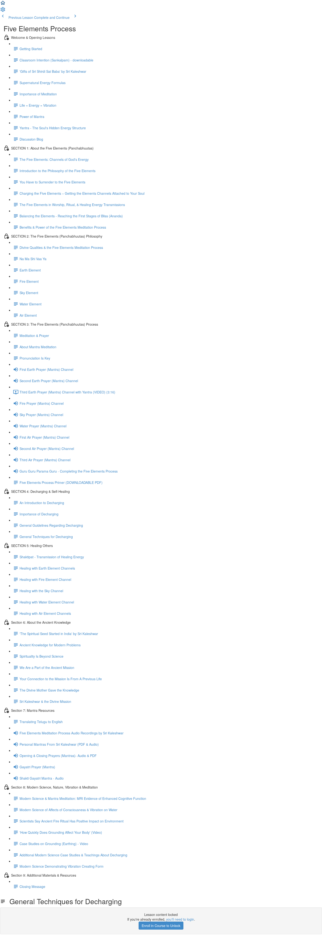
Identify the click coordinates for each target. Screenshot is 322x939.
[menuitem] (3, 10)
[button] (3, 4)
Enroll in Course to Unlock (161, 925)
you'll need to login (180, 919)
